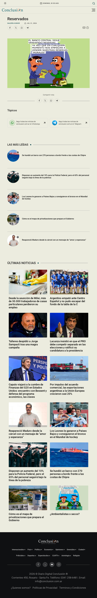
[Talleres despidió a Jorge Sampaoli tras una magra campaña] (28, 325)
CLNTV (55, 556)
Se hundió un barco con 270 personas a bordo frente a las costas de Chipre (54, 155)
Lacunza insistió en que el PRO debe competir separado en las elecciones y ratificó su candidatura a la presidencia (68, 346)
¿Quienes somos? (21, 587)
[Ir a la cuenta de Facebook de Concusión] (38, 564)
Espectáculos (43, 556)
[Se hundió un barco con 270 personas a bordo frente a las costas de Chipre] (69, 454)
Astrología (66, 556)
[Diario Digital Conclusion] (12, 10)
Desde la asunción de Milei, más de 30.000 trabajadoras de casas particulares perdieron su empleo (28, 303)
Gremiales (71, 550)
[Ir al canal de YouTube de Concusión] (52, 564)
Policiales (20, 556)
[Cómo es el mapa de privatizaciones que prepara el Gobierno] (28, 498)
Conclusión (59, 574)
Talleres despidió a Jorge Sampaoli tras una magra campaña (23, 344)
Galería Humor (13, 23)
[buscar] (93, 3)
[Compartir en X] (15, 27)
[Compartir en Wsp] (21, 27)
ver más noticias (48, 526)
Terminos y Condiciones (72, 587)
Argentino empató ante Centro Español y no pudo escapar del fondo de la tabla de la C (67, 301)
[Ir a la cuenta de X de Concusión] (45, 564)
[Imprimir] (87, 27)
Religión (76, 556)
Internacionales (18, 550)
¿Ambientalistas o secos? (65, 514)
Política (38, 550)
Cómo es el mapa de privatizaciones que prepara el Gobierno (48, 219)
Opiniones (59, 550)
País (29, 550)
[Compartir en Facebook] (10, 27)
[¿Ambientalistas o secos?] (69, 498)
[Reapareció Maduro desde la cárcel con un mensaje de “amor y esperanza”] (28, 414)
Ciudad (81, 550)
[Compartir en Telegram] (27, 27)
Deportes (31, 556)
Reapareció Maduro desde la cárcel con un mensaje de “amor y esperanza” (54, 240)
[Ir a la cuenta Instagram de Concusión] (58, 564)
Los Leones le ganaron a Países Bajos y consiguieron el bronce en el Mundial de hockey (55, 197)
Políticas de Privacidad (45, 587)
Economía (48, 550)
